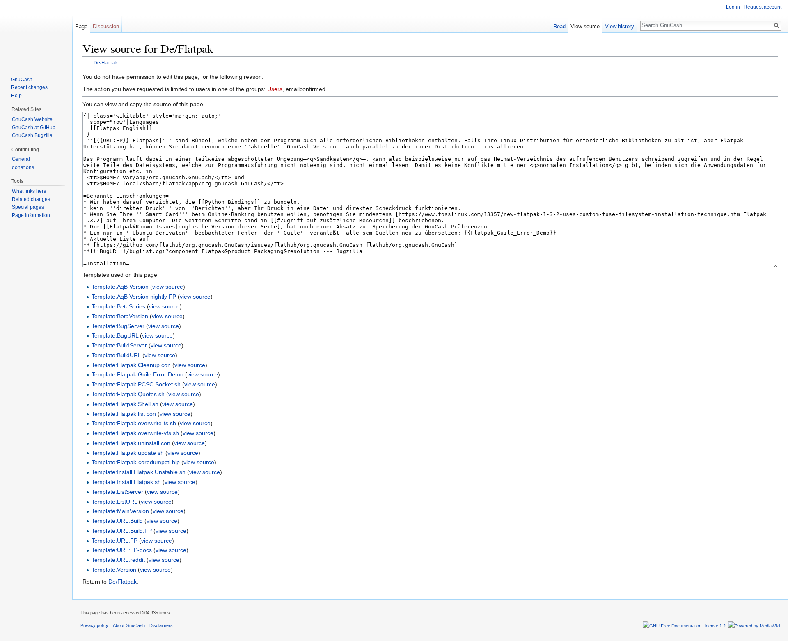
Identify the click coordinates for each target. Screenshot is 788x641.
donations (23, 167)
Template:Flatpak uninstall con (131, 443)
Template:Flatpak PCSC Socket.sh (136, 384)
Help (16, 95)
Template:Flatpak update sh (128, 452)
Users (274, 89)
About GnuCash (129, 625)
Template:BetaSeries (118, 306)
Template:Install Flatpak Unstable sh (139, 472)
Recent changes (29, 87)
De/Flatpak (106, 62)
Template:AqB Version (120, 286)
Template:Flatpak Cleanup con (131, 365)
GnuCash (21, 79)
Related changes (31, 199)
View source (585, 26)
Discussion (106, 26)
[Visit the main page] (36, 33)
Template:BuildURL (116, 355)
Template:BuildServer (119, 345)
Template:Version (114, 569)
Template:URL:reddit (118, 560)
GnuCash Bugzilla (32, 135)
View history (619, 26)
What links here (29, 191)
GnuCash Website (32, 119)
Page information (31, 215)
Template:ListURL (114, 501)
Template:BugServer (118, 326)
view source (167, 286)
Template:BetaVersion (120, 316)
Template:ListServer (117, 491)
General (21, 159)
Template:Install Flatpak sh (126, 482)
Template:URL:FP (114, 540)
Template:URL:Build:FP (122, 530)
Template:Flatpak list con (124, 414)
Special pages (28, 207)
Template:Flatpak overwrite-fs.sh (134, 423)
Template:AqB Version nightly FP (134, 296)
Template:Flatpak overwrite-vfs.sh (135, 433)
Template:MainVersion (120, 511)
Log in (733, 7)
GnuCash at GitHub (33, 127)
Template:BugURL (115, 335)
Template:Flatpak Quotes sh (128, 394)
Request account (762, 7)
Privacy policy (94, 625)
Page (81, 26)
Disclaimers (161, 625)
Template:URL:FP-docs (122, 550)
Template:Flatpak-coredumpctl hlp (136, 462)
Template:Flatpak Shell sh (125, 404)
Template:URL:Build (117, 521)
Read (559, 26)
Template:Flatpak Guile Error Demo (137, 374)
